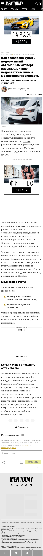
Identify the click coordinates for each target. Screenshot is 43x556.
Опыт (9, 52)
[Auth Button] (40, 3)
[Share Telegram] (26, 553)
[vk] (17, 485)
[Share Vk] (5, 553)
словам (26, 141)
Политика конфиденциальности (10, 522)
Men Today (14, 3)
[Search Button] (36, 3)
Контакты (39, 522)
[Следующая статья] (21, 469)
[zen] (26, 485)
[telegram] (21, 485)
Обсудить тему (36, 94)
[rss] (12, 485)
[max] (31, 485)
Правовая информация (27, 522)
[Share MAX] (15, 553)
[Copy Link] (37, 553)
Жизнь (3, 52)
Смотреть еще (21, 356)
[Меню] (2, 3)
